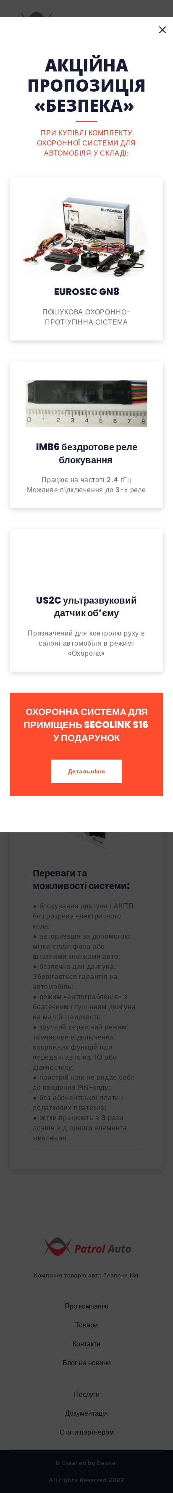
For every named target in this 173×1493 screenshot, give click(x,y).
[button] (162, 30)
